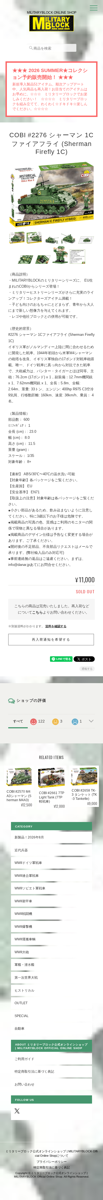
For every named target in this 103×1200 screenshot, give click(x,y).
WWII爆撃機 (23, 926)
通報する (87, 668)
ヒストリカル (24, 990)
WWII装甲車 (23, 901)
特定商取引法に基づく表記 (34, 1071)
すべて (18, 721)
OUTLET (21, 1003)
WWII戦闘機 (23, 913)
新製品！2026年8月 (29, 837)
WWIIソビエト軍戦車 (30, 888)
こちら (37, 612)
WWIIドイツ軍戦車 (28, 862)
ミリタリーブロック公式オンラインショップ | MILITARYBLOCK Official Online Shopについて (51, 1154)
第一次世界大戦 (26, 977)
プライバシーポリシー (52, 1161)
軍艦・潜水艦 (24, 964)
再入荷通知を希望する (51, 639)
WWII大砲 (22, 952)
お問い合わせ (24, 1084)
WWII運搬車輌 (25, 939)
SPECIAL (22, 1016)
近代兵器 (21, 850)
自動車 (19, 1028)
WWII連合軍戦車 (27, 875)
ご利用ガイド (24, 1059)
